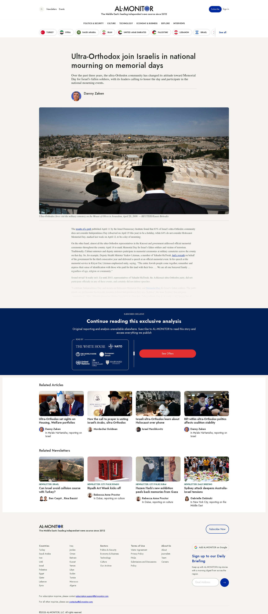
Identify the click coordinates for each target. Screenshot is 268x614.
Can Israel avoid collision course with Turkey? (59, 490)
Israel (41, 565)
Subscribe (215, 9)
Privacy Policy (137, 553)
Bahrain (73, 557)
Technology (126, 23)
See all (222, 32)
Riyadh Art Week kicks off (104, 488)
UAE (41, 561)
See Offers (168, 353)
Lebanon (43, 581)
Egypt (41, 573)
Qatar (41, 577)
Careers (165, 561)
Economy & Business (146, 23)
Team (163, 557)
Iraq (71, 545)
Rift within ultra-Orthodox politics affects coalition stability (205, 421)
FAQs (133, 557)
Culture (111, 23)
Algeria (73, 585)
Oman (72, 553)
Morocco (74, 581)
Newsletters (52, 9)
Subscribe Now (217, 529)
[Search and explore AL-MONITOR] (41, 9)
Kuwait (73, 561)
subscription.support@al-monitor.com (92, 596)
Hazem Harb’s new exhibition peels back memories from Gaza (157, 490)
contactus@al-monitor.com (81, 601)
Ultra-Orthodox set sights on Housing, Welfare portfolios (57, 421)
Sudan (72, 573)
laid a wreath (178, 255)
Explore (165, 23)
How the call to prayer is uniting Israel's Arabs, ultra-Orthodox (107, 421)
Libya (72, 569)
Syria (41, 585)
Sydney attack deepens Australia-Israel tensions (205, 490)
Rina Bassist (71, 498)
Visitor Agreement (139, 549)
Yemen (73, 565)
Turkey (42, 549)
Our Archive (105, 565)
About (164, 549)
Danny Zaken (94, 93)
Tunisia (73, 577)
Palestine (43, 569)
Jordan (73, 549)
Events (62, 9)
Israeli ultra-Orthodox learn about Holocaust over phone (157, 421)
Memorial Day (153, 287)
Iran (40, 557)
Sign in (226, 9)
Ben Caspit (56, 498)
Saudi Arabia (45, 553)
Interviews (179, 23)
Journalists (165, 553)
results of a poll (83, 228)
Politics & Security (93, 23)
